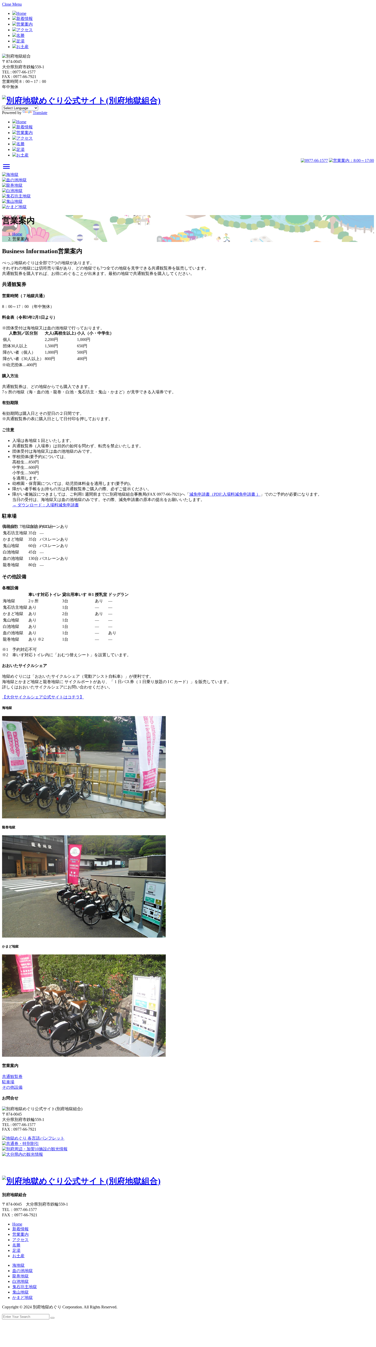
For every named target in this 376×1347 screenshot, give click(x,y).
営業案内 (24, 24)
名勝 (20, 35)
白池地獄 (20, 1281)
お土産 (22, 46)
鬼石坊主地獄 (24, 1287)
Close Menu (12, 4)
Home (21, 13)
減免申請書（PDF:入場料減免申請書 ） (224, 494)
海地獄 (18, 1265)
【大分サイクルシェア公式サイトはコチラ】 (43, 697)
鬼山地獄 (20, 1292)
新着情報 (24, 18)
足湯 (20, 41)
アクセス (24, 30)
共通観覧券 (12, 1076)
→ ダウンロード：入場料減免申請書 (45, 505)
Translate (40, 112)
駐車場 (8, 1082)
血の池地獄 (22, 1270)
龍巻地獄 (20, 1276)
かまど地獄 (22, 1297)
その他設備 (12, 1087)
